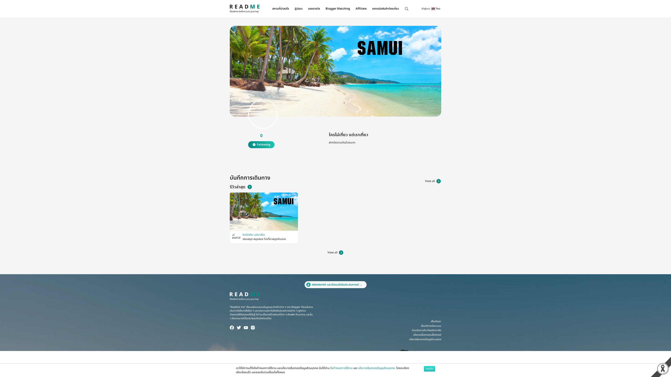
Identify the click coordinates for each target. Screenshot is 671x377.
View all (430, 181)
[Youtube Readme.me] (246, 327)
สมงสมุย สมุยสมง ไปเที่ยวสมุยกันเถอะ (264, 239)
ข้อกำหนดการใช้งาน (341, 368)
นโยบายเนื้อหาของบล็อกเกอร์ (427, 335)
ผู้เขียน (298, 9)
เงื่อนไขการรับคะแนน (431, 326)
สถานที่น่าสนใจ (280, 9)
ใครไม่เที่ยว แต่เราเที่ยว (254, 235)
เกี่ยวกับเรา (436, 321)
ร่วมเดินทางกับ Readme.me (426, 330)
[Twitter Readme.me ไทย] (239, 327)
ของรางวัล (314, 9)
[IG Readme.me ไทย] (253, 328)
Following (263, 145)
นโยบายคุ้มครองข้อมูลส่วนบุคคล (425, 339)
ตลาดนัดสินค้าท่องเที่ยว (385, 9)
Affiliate (361, 9)
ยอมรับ (429, 369)
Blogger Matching (338, 9)
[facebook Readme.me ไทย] (232, 328)
